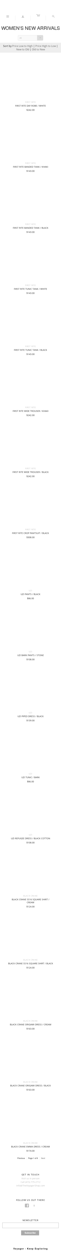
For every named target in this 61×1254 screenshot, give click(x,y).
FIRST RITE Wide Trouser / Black (31, 472)
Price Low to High (22, 46)
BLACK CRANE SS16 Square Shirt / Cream (30, 901)
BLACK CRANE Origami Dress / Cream (30, 1024)
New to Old (22, 49)
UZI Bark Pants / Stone (30, 655)
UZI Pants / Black (30, 594)
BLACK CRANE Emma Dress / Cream (30, 1146)
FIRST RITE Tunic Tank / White (30, 288)
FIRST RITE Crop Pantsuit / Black (30, 533)
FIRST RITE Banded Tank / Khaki (30, 166)
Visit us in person (30, 1178)
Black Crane (30, 896)
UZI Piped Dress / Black (31, 716)
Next (43, 1158)
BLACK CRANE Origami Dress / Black (30, 1085)
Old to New (38, 49)
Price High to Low (45, 46)
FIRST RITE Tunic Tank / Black (30, 349)
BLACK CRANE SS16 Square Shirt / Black (30, 963)
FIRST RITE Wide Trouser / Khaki (30, 411)
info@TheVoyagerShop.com (30, 1185)
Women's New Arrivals (30, 28)
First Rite (30, 102)
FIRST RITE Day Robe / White (30, 105)
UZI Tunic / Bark (30, 777)
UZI (30, 590)
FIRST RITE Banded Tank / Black (30, 227)
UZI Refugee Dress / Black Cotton (30, 838)
